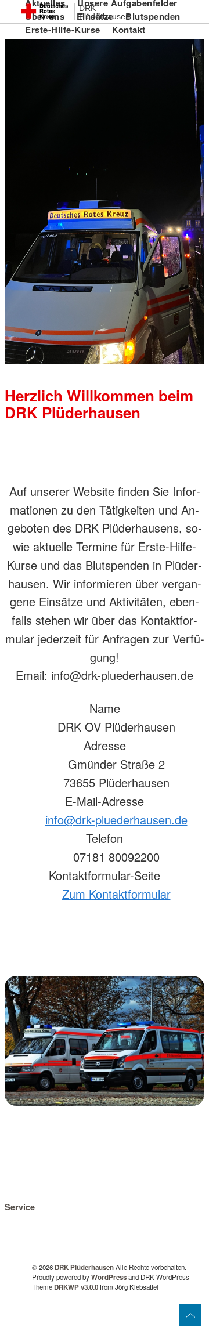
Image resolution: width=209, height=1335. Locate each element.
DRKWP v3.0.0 (76, 1287)
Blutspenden (153, 16)
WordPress (109, 1277)
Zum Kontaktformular (116, 893)
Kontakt (129, 29)
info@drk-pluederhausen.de (116, 819)
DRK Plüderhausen (104, 12)
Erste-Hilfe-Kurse (62, 29)
